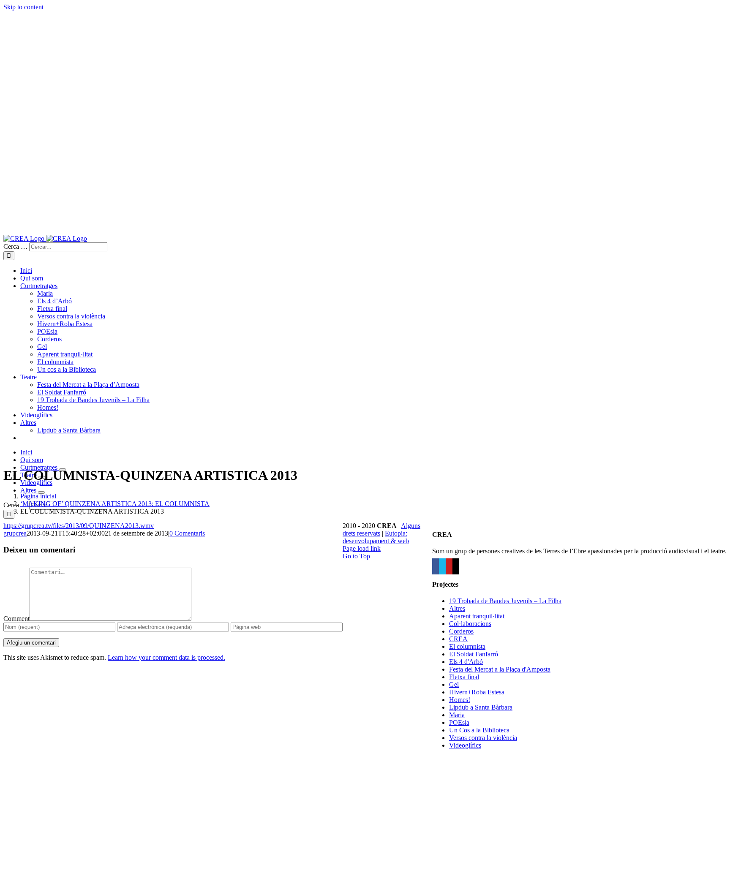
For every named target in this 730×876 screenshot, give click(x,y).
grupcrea (15, 533)
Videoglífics (465, 745)
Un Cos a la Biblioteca (479, 730)
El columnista (467, 646)
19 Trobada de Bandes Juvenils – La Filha (505, 600)
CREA (458, 638)
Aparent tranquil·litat (476, 616)
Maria (457, 714)
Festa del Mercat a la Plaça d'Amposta (499, 669)
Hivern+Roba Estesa (476, 692)
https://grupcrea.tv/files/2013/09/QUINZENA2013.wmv (78, 525)
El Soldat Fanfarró (473, 654)
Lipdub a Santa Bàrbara (480, 707)
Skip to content (23, 7)
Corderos (461, 631)
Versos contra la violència (483, 737)
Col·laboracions (470, 623)
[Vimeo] (442, 566)
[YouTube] (449, 566)
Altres (457, 608)
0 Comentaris (187, 533)
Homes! (459, 699)
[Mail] (455, 566)
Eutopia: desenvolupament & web (376, 537)
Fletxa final (464, 676)
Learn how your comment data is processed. (166, 657)
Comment (16, 618)
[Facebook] (435, 566)
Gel (454, 684)
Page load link (362, 548)
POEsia (459, 722)
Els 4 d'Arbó (466, 661)
